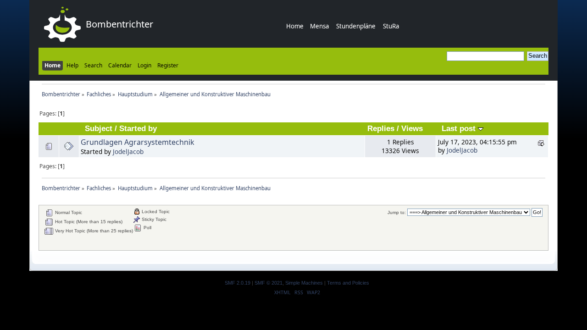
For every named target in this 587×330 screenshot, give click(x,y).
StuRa (391, 26)
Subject (98, 128)
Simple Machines (304, 283)
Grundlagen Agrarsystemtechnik (137, 142)
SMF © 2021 (268, 283)
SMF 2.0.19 (237, 283)
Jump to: (397, 212)
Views (412, 128)
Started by (138, 128)
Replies (380, 128)
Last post (460, 128)
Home (295, 26)
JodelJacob (128, 151)
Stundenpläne (356, 26)
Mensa (319, 26)
